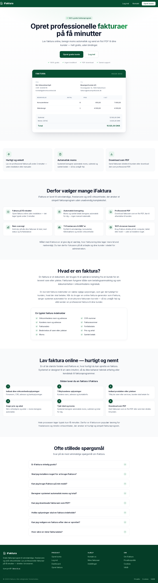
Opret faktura (57, 567)
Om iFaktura (128, 557)
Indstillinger (92, 564)
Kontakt (136, 3)
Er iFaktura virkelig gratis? (44, 464)
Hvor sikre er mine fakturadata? (47, 532)
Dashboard (56, 564)
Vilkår (126, 567)
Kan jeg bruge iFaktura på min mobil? (49, 483)
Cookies (127, 564)
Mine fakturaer (94, 560)
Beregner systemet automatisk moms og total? (54, 493)
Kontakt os (92, 557)
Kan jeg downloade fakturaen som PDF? (50, 503)
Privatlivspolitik (130, 560)
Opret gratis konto (71, 54)
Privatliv (137, 579)
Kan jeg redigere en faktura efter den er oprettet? (55, 522)
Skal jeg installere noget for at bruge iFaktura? (54, 474)
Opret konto (149, 3)
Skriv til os (16, 569)
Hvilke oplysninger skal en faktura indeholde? (53, 512)
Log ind (125, 3)
